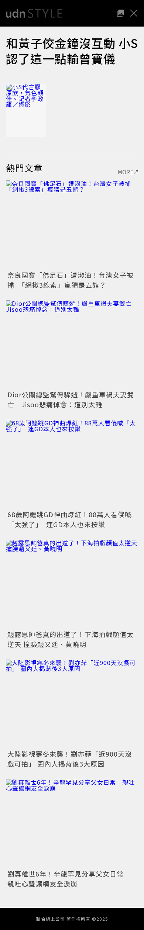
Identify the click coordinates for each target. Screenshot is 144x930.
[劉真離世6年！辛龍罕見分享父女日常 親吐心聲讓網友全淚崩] (72, 823)
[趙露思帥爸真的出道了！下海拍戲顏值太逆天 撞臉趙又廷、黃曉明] (72, 584)
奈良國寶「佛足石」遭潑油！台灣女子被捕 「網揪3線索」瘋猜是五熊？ (70, 280)
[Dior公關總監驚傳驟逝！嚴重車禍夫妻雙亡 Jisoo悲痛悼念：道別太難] (72, 344)
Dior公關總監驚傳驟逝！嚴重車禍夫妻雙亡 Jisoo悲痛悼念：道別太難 (70, 399)
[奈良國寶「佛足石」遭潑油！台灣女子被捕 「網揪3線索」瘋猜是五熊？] (72, 224)
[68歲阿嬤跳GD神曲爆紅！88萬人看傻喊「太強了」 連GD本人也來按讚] (72, 464)
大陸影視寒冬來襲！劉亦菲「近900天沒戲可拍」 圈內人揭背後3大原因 (69, 758)
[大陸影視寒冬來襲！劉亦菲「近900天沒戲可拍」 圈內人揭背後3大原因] (72, 704)
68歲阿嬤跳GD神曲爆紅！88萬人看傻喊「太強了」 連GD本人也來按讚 (69, 519)
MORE (126, 171)
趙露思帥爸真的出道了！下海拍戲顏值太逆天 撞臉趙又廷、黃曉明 (70, 639)
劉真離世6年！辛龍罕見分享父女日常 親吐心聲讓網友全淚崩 (69, 878)
